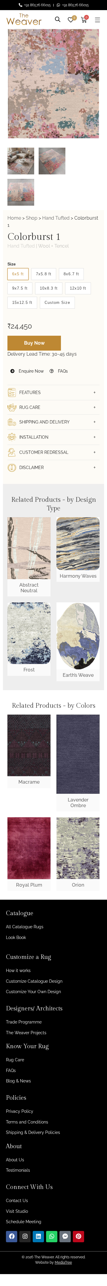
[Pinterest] (78, 1236)
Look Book (16, 937)
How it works (18, 970)
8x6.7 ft (71, 274)
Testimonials (18, 1170)
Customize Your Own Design (33, 991)
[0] (71, 19)
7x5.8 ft (43, 274)
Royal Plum (29, 885)
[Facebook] (11, 1236)
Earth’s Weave (78, 675)
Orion (78, 885)
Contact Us (17, 1200)
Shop (31, 218)
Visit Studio (17, 1211)
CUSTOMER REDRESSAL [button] (43, 452)
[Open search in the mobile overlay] (58, 18)
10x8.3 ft (49, 288)
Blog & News (18, 1081)
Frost (29, 670)
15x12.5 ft (22, 302)
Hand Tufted (56, 218)
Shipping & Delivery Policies (33, 1132)
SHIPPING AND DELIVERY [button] (44, 422)
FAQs (62, 371)
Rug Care (15, 1059)
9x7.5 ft (20, 288)
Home (14, 218)
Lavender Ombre (78, 802)
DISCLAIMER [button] (31, 467)
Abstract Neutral (29, 587)
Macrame (29, 782)
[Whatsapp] (51, 1236)
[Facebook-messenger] (65, 1236)
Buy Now (34, 343)
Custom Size (57, 302)
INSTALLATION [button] (33, 437)
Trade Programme (24, 1022)
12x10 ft (78, 288)
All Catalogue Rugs (24, 926)
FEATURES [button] (30, 392)
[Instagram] (25, 1236)
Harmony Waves (78, 576)
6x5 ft (18, 274)
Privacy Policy (19, 1111)
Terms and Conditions (27, 1122)
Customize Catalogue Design (34, 981)
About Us (15, 1159)
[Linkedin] (38, 1236)
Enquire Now (31, 371)
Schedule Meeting (23, 1221)
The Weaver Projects (26, 1032)
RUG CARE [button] (29, 407)
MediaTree (63, 1262)
